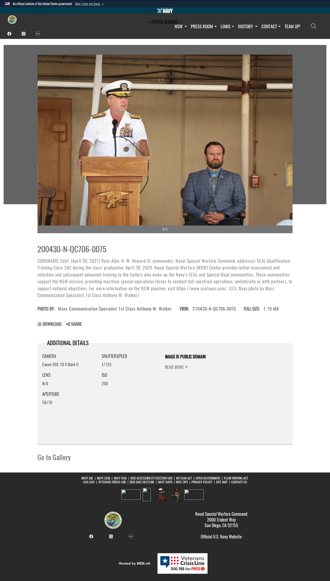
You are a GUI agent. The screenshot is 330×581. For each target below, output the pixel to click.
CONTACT (269, 26)
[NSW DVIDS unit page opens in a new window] (38, 33)
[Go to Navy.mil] (165, 10)
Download (51, 324)
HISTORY (246, 26)
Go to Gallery (54, 457)
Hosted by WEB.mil (134, 563)
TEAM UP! (292, 26)
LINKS (225, 26)
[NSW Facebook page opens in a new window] (9, 33)
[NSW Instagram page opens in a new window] (24, 33)
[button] (90, 3)
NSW (179, 26)
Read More (175, 367)
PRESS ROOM (202, 26)
